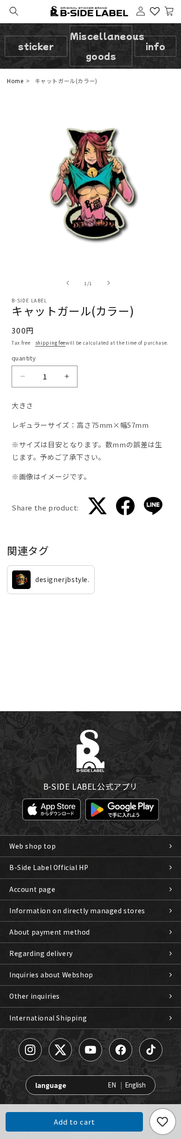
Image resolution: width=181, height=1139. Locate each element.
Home (15, 81)
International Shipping (48, 1017)
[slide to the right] (108, 283)
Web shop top (32, 846)
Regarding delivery (41, 953)
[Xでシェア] (97, 507)
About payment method (49, 931)
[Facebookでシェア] (125, 507)
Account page (32, 889)
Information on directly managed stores (77, 910)
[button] (14, 11)
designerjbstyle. (62, 579)
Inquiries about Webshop (51, 974)
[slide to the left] (68, 283)
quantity (24, 357)
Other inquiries (34, 996)
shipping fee (50, 342)
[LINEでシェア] (153, 507)
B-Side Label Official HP (48, 867)
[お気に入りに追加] (162, 1121)
